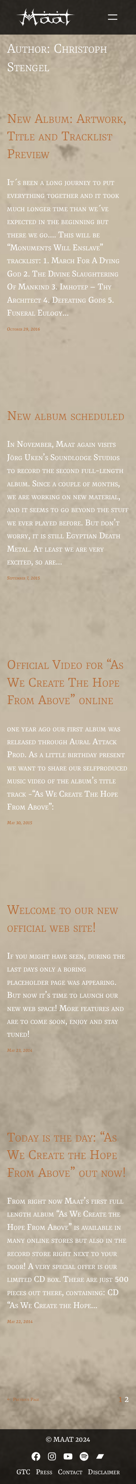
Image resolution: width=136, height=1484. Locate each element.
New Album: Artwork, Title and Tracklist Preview (67, 137)
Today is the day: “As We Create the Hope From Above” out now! (66, 1155)
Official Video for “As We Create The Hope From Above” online (65, 683)
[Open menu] (113, 17)
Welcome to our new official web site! (62, 919)
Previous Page (23, 1399)
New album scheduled (65, 416)
